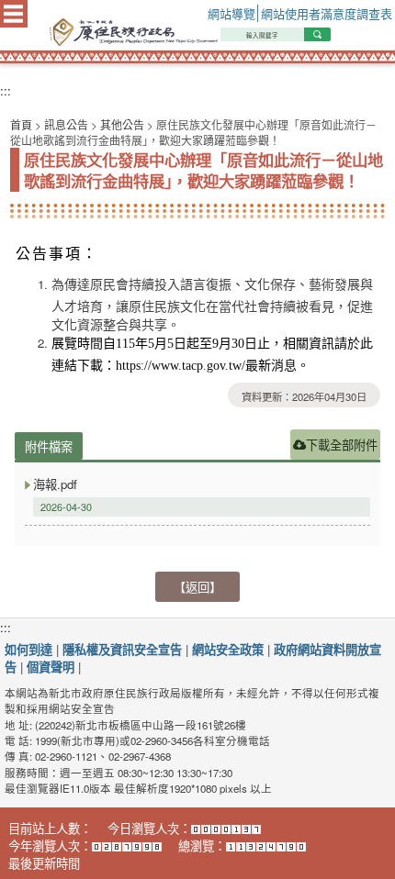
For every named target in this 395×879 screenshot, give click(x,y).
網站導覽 (231, 13)
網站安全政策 (228, 649)
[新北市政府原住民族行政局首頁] (217, 32)
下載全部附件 (342, 444)
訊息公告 (66, 124)
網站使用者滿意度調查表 (326, 13)
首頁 (21, 124)
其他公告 (122, 124)
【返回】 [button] (197, 586)
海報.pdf (55, 484)
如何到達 (28, 649)
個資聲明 (50, 666)
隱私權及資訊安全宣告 (122, 649)
